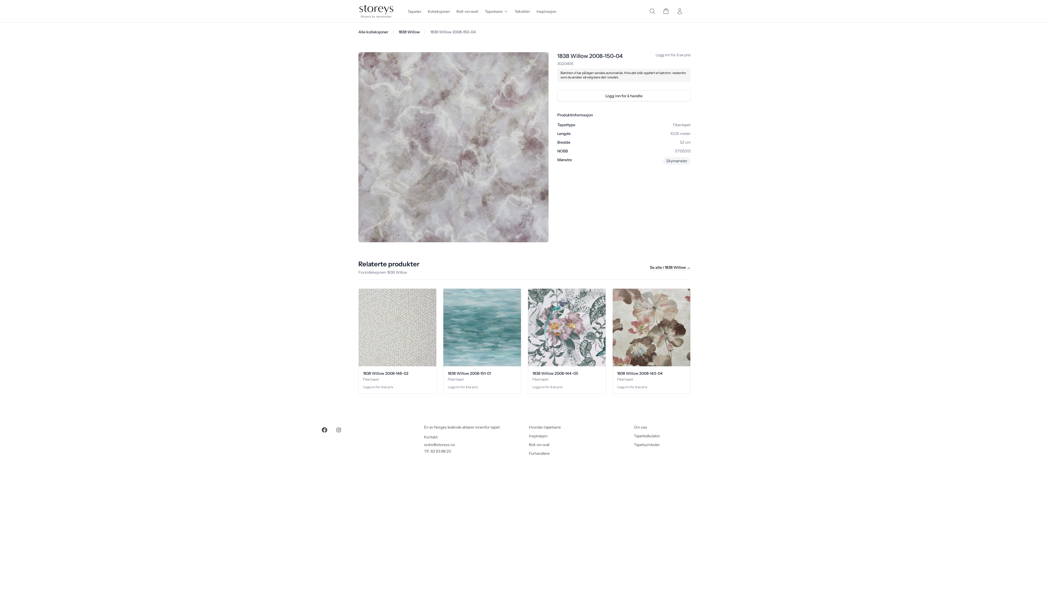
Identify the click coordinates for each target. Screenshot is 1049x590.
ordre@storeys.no (439, 444)
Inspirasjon (538, 435)
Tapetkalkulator (647, 435)
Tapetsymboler (647, 444)
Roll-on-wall (539, 444)
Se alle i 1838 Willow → (670, 267)
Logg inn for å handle (624, 95)
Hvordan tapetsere (545, 427)
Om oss (640, 427)
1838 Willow (409, 32)
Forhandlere (539, 453)
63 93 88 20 (441, 451)
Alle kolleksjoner (373, 32)
